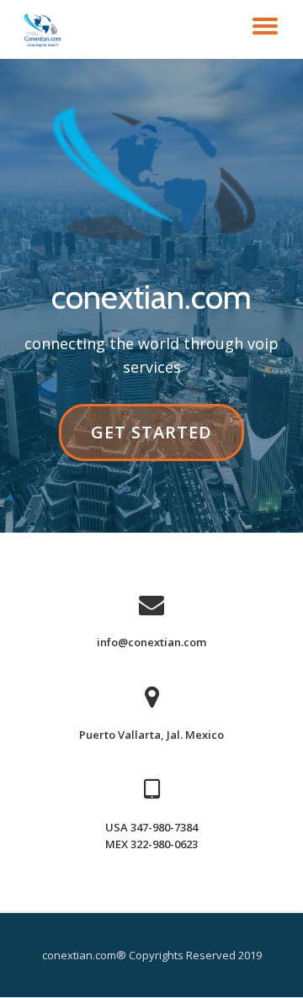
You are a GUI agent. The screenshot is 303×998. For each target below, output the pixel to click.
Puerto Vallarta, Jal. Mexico (151, 734)
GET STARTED (151, 440)
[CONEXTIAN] (45, 29)
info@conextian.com (151, 642)
